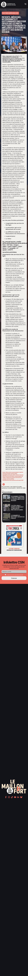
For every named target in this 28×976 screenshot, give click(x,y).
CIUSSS (17, 475)
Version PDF (10, 550)
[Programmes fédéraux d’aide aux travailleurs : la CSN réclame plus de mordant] (6, 498)
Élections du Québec (9, 476)
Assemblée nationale (7, 475)
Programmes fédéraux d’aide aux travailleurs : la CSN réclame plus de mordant (18, 498)
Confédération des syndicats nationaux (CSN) (12, 480)
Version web (18, 550)
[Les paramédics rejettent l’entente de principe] (6, 516)
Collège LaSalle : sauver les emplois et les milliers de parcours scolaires (17, 508)
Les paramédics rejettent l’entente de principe (17, 516)
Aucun (3, 472)
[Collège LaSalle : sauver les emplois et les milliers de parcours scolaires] (6, 507)
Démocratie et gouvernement (12, 472)
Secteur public (13, 473)
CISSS (13, 475)
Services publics (10, 479)
